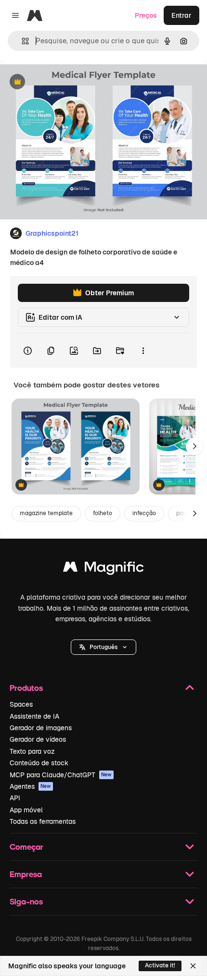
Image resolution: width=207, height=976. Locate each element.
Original (61, 82)
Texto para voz (32, 751)
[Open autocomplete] (21, 41)
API (15, 798)
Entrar (181, 15)
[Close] (193, 966)
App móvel (26, 810)
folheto (102, 513)
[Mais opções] (143, 350)
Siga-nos (26, 901)
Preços (146, 15)
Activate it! (160, 965)
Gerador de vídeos (38, 739)
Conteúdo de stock (39, 763)
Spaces (21, 704)
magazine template (46, 513)
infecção (144, 513)
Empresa (26, 874)
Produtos (26, 688)
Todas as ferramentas (43, 821)
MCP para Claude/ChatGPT (61, 775)
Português (103, 647)
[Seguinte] (194, 446)
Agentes (30, 786)
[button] (103, 647)
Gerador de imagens (41, 727)
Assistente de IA (34, 716)
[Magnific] (103, 569)
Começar (26, 847)
